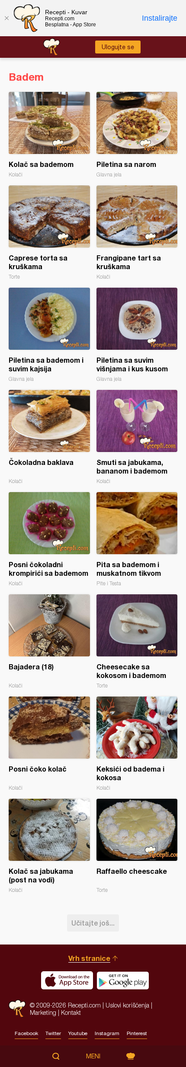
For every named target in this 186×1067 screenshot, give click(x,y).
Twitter (53, 1033)
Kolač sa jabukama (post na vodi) (49, 846)
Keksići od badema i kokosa (137, 744)
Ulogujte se (118, 47)
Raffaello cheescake (137, 846)
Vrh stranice (89, 958)
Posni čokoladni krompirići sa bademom (49, 539)
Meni (93, 1056)
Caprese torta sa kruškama (49, 232)
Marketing (43, 1012)
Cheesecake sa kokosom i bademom (137, 641)
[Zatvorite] (6, 18)
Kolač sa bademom (49, 135)
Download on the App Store (67, 980)
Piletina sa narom (137, 135)
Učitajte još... (93, 923)
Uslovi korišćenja (127, 1005)
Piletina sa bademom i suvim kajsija (49, 335)
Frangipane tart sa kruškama (137, 232)
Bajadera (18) (49, 641)
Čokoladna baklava (49, 437)
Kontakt (71, 1012)
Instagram (107, 1033)
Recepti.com (17, 1008)
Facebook (26, 1033)
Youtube (77, 1033)
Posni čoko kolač (49, 744)
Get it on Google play (123, 980)
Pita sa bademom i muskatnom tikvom (137, 539)
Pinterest (137, 1033)
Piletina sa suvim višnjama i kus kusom (137, 335)
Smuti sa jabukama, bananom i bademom (137, 437)
